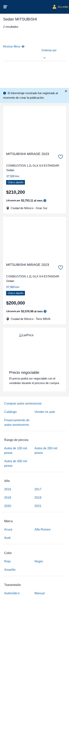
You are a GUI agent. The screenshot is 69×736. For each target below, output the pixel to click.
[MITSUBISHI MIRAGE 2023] (34, 127)
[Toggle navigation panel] (5, 6)
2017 (37, 489)
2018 (7, 497)
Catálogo (10, 411)
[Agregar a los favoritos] (60, 157)
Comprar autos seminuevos (23, 403)
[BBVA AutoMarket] (30, 7)
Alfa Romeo (42, 529)
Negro (38, 561)
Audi (7, 537)
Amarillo (10, 569)
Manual (39, 593)
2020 (7, 506)
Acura (8, 529)
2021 (37, 506)
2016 (7, 489)
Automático (12, 593)
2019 (37, 497)
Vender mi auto (44, 411)
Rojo (7, 561)
